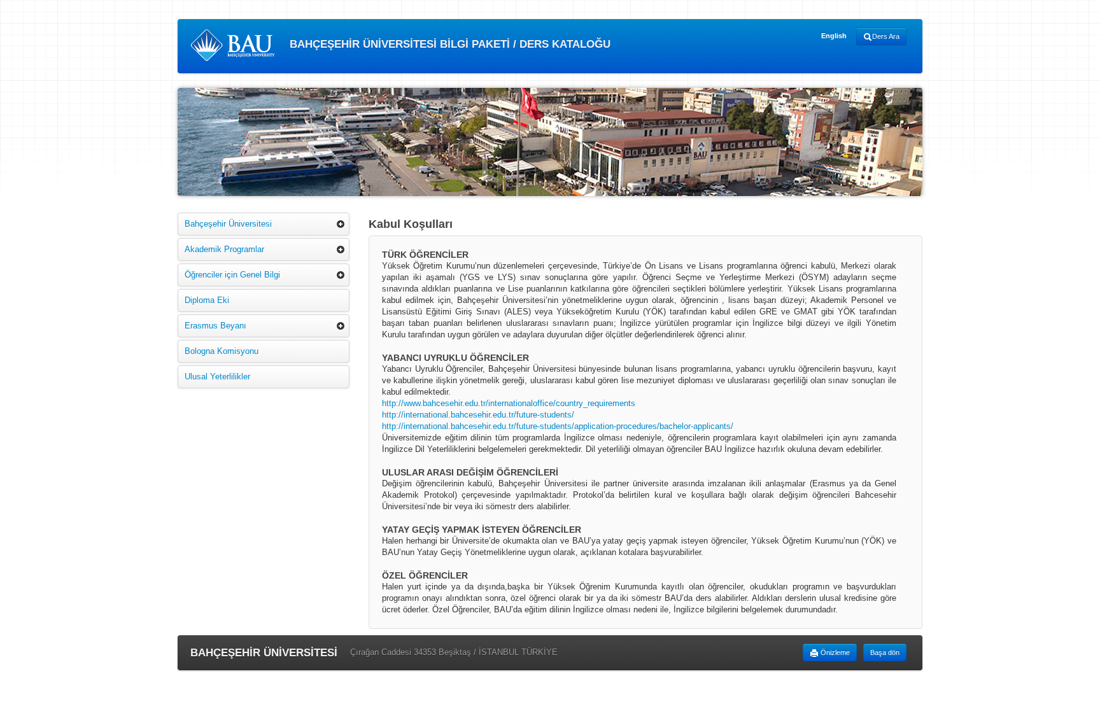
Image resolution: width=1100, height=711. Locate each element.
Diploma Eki (207, 300)
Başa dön (884, 652)
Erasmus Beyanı (215, 325)
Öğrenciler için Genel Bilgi (232, 274)
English (834, 35)
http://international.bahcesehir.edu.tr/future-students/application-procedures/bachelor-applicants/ (557, 426)
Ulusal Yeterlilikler (217, 376)
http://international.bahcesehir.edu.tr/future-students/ (478, 414)
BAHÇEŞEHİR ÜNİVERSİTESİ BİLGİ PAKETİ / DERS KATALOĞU (448, 44)
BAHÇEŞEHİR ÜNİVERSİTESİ (263, 653)
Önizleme (834, 652)
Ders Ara (885, 36)
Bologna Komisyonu (221, 351)
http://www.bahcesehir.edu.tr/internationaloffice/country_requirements (508, 403)
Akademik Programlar (224, 249)
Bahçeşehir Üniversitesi (228, 224)
